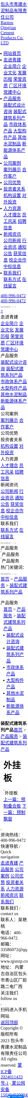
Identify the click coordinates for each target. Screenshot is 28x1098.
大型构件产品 (14, 388)
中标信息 (12, 266)
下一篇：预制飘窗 (14, 812)
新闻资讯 (12, 234)
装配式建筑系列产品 (14, 118)
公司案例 (12, 163)
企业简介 (12, 66)
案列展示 (12, 169)
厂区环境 (17, 85)
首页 (5, 579)
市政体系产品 (14, 381)
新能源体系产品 (14, 150)
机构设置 (12, 195)
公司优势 (12, 182)
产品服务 (12, 98)
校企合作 (17, 260)
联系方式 (12, 279)
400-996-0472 (13, 295)
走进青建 (12, 59)
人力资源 (12, 208)
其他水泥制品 (14, 394)
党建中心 (12, 92)
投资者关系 (14, 189)
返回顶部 (9, 1022)
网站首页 (12, 53)
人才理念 (12, 214)
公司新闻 (12, 240)
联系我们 (12, 273)
